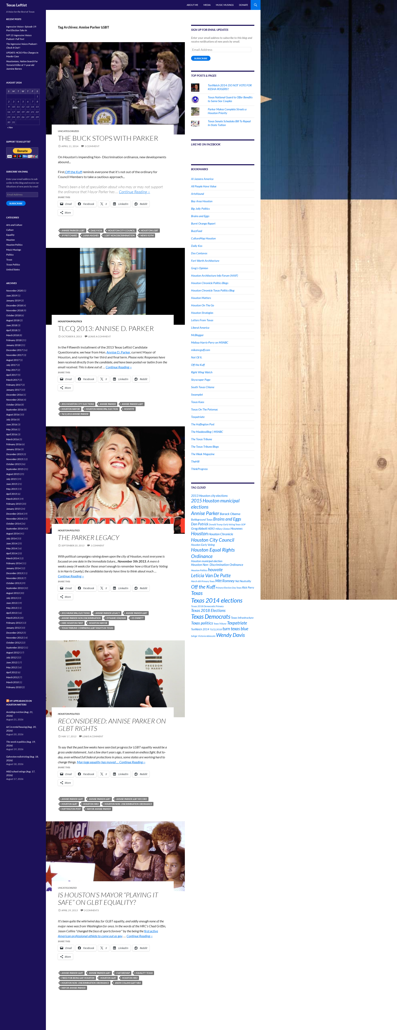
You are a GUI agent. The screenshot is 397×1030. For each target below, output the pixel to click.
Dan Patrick (199, 524)
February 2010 (14, 687)
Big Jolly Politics (200, 208)
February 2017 (14, 384)
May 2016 (11, 429)
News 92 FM (147, 235)
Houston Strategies (202, 312)
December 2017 (14, 350)
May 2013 (11, 607)
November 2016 (14, 399)
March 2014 (12, 558)
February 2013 (14, 622)
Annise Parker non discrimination (81, 618)
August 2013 (12, 593)
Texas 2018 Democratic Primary (207, 606)
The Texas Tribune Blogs (205, 446)
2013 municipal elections (75, 613)
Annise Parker (108, 404)
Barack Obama (230, 514)
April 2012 (11, 672)
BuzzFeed (196, 231)
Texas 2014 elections (216, 600)
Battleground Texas (202, 519)
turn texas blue (235, 628)
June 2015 (11, 483)
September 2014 (14, 528)
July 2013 (11, 597)
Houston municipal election (102, 409)
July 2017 (11, 364)
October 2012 (13, 642)
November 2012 (14, 637)
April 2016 (11, 434)
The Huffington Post (202, 424)
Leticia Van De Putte (211, 575)
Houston (199, 533)
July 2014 (11, 538)
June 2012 (11, 662)
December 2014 (14, 513)
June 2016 (11, 424)
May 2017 (11, 369)
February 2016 (14, 444)
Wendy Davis (230, 635)
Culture (10, 229)
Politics (10, 254)
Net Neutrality (243, 581)
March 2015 (12, 498)
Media (206, 5)
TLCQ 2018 (216, 629)
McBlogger (197, 335)
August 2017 (12, 360)
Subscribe (200, 58)
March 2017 (12, 379)
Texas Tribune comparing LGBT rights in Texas (87, 628)
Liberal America (200, 327)
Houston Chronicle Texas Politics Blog (212, 290)
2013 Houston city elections (77, 404)
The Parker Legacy (88, 537)
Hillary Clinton (222, 528)
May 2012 (11, 667)
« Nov (10, 127)
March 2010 (12, 682)
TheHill (195, 461)
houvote (129, 409)
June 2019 (11, 295)
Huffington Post (71, 809)
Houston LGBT (149, 230)
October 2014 (13, 523)
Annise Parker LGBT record (131, 799)
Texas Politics (13, 264)
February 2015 (14, 503)
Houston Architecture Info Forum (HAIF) (214, 275)
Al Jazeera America (202, 179)
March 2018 (12, 335)
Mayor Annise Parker (99, 809)
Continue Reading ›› (134, 191)
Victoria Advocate (206, 636)
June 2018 (11, 325)
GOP (243, 524)
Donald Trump (216, 524)
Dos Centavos (199, 253)
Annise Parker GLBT (72, 799)
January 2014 (13, 568)
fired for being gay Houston (77, 977)
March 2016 (12, 439)
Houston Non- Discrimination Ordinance (128, 804)
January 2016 (13, 449)
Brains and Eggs (200, 216)
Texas (197, 593)
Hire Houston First (72, 623)
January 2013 (13, 627)
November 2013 (14, 578)
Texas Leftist (16, 5)
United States (13, 269)
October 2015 (13, 464)
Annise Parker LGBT (73, 230)
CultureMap (123, 973)
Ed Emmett (137, 618)
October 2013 (13, 583)
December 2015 (14, 454)
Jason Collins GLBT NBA (128, 982)
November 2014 (14, 518)
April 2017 (11, 374)
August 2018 (12, 320)
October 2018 (13, 315)
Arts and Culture (14, 224)
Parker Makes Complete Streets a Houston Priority (227, 111)
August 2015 (12, 474)
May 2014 (11, 548)
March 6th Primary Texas (203, 581)
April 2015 (11, 493)
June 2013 (11, 602)
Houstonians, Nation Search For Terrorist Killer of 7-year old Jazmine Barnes (22, 65)
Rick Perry (248, 587)
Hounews (237, 528)
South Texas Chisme (202, 387)
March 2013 (12, 617)
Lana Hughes (91, 235)
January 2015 (13, 508)
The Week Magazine (202, 454)
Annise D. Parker (118, 352)
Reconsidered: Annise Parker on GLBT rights (112, 725)
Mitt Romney (225, 580)
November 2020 (14, 290)
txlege (194, 636)
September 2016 (14, 409)
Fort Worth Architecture (205, 260)
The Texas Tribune (201, 439)
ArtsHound (197, 193)
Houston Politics (70, 321)
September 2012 (14, 647)
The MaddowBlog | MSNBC (207, 431)
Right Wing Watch (201, 372)
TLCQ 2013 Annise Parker (74, 414)
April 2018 (11, 330)
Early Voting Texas (231, 524)
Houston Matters (201, 298)
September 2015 (14, 469)
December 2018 (14, 305)
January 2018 (13, 345)
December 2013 (14, 573)
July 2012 (11, 657)
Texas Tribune (220, 623)
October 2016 (13, 404)
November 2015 (14, 459)
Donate (243, 5)
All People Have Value (203, 186)
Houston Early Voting (203, 544)
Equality (10, 234)
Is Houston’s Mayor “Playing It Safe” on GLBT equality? (108, 898)
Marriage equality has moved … (98, 762)
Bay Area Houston (201, 201)
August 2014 (12, 533)
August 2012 (12, 652)
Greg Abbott (199, 528)
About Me (192, 5)
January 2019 (13, 300)
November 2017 (14, 355)
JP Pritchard (69, 235)
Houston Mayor (70, 409)
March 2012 (12, 677)
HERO (211, 528)
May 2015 (11, 488)
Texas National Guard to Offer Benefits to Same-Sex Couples (230, 99)
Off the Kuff (73, 172)
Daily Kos (96, 230)
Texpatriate (197, 417)
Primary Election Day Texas (229, 587)
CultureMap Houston (203, 238)
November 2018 (14, 310)
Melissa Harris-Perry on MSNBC (209, 342)
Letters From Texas (202, 320)
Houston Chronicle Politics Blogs (209, 283)
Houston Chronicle (220, 534)
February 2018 (14, 340)
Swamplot (197, 394)
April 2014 (11, 553)
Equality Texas (144, 973)
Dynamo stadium (116, 618)
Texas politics (202, 622)
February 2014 (14, 563)
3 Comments (91, 910)
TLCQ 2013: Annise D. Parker (106, 328)
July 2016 (11, 419)
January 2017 (13, 389)
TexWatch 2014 (200, 629)
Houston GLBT (69, 804)
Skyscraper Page (200, 379)
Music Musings (225, 5)
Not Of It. (196, 357)
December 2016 (14, 394)
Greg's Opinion (199, 268)
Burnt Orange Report (203, 223)
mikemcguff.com (200, 350)
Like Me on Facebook (205, 144)
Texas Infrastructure (242, 617)
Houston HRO (91, 804)
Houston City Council (121, 230)
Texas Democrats (210, 616)
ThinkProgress (199, 469)
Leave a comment (99, 336)
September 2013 (14, 588)
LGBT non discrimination (119, 235)
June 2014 (11, 543)
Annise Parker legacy (107, 613)
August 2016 (12, 414)
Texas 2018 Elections (208, 610)
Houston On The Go (202, 305)
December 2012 (14, 632)
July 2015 (11, 479)
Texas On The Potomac (204, 409)
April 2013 (11, 612)
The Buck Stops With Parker (108, 138)
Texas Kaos (197, 402)
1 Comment (92, 146)
